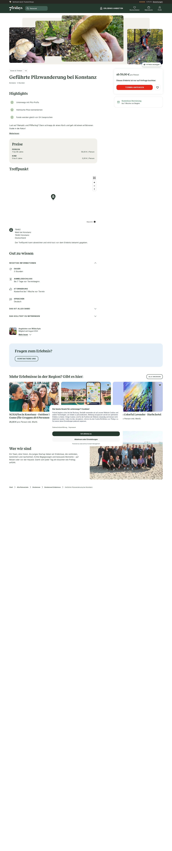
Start (11, 487)
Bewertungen (158, 2)
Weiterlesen (14, 133)
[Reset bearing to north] (94, 189)
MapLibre (90, 222)
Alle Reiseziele (22, 487)
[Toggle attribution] (94, 221)
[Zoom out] (94, 186)
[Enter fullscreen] (94, 178)
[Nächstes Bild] (55, 397)
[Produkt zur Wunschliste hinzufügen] (157, 87)
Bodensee (36, 487)
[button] (23, 334)
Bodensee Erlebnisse (52, 487)
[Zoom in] (94, 182)
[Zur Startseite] (15, 8)
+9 (26, 71)
